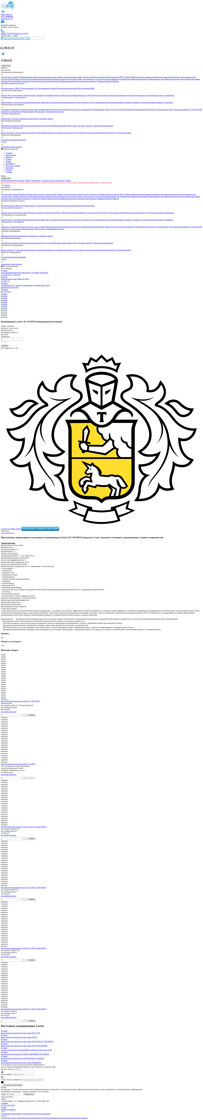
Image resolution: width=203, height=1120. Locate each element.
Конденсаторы (30, 95)
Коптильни (40, 126)
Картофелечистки (67, 110)
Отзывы (9, 172)
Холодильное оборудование (12, 1118)
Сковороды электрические (11, 112)
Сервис (21, 181)
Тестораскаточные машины (152, 102)
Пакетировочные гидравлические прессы (58, 133)
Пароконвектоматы (142, 110)
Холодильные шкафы (108, 79)
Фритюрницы (28, 112)
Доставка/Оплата (29, 1114)
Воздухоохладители (16, 95)
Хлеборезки (168, 102)
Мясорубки (67, 126)
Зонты (38, 133)
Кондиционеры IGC (29, 88)
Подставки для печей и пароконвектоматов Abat (94, 133)
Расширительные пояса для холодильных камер (38, 77)
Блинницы (24, 110)
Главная (9, 153)
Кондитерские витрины (56, 79)
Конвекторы (6, 119)
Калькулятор (11, 155)
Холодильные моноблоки (169, 77)
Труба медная (92, 95)
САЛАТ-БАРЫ (196, 110)
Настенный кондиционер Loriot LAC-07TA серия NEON (23, 827)
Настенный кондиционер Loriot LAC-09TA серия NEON (23, 888)
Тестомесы (136, 102)
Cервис (9, 159)
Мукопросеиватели (67, 102)
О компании (6, 1114)
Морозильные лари (156, 79)
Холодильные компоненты (57, 1118)
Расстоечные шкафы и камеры (119, 102)
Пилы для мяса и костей (82, 126)
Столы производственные (24, 133)
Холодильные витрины (36, 79)
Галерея (9, 170)
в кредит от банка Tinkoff (11, 529)
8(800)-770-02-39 (7, 34)
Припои (4, 95)
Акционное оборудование (11, 147)
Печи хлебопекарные (98, 102)
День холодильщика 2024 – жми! (16, 38)
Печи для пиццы (82, 102)
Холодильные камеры (9, 77)
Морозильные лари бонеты (175, 79)
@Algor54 (6, 60)
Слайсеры (96, 126)
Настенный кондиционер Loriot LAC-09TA (18, 764)
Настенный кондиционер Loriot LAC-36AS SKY (20, 701)
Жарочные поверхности (50, 110)
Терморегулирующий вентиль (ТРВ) (51, 95)
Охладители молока (38, 81)
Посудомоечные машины (179, 110)
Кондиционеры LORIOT (11, 88)
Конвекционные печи (32, 102)
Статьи (40, 1114)
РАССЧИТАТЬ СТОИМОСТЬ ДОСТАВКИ (40, 529)
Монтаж (9, 157)
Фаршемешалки (106, 126)
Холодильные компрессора (119, 95)
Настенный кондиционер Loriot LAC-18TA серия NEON (23, 948)
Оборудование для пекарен (12, 102)
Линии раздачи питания (114, 110)
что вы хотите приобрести (11, 1080)
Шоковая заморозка (68, 81)
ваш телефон (6, 1074)
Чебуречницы (39, 112)
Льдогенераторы (123, 79)
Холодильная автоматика (76, 95)
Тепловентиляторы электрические (25, 119)
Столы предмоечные (123, 133)
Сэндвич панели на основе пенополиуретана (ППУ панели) (107, 77)
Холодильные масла (138, 95)
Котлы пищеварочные (84, 110)
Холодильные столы (91, 79)
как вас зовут (6, 1069)
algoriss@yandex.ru (8, 25)
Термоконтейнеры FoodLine (108, 81)
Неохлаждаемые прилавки (19, 81)
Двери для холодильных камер (70, 77)
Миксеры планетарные (50, 102)
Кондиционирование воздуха (35, 1118)
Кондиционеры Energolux (67, 88)
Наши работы (16, 1114)
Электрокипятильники (55, 112)
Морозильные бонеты (139, 79)
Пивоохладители (53, 81)
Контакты (10, 168)
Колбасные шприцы (28, 126)
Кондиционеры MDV (86, 88)
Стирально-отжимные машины (13, 140)
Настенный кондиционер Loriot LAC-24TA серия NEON (23, 1009)
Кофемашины (98, 110)
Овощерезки (129, 110)
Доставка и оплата (48, 181)
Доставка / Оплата (13, 166)
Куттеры (49, 126)
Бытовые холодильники (86, 81)
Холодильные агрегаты (17, 79)
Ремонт (9, 161)
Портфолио (10, 164)
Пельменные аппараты (10, 126)
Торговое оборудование (77, 1118)
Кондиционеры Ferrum (47, 88)
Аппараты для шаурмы (10, 110)
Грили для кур (34, 110)
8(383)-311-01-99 (21, 34)
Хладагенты (103, 95)
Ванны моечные (7, 133)
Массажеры (57, 126)
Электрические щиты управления (160, 95)
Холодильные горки (74, 79)
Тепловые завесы (46, 119)
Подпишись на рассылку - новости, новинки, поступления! (25, 1092)
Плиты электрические (160, 110)
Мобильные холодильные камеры (144, 77)
